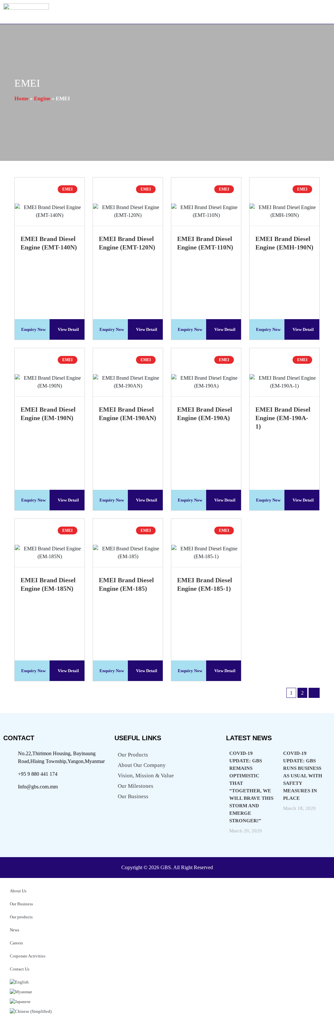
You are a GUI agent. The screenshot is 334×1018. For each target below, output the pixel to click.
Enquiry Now (33, 329)
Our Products (133, 755)
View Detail (68, 329)
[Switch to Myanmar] (167, 990)
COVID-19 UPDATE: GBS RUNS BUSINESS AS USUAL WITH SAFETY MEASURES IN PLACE (302, 776)
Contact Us (19, 969)
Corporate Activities (27, 956)
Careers (16, 942)
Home (21, 98)
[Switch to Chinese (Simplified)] (167, 1010)
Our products (21, 916)
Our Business (133, 796)
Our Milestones (135, 786)
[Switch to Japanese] (167, 1000)
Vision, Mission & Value (146, 775)
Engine (42, 98)
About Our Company (142, 765)
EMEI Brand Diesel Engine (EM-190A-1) (283, 418)
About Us (18, 890)
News (14, 929)
